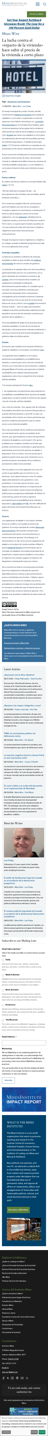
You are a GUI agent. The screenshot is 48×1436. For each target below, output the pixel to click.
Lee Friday (27, 106)
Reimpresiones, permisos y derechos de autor (22, 648)
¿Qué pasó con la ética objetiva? (19, 675)
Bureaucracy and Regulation (19, 102)
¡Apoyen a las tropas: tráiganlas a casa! (22, 706)
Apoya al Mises (36, 14)
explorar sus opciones (23, 115)
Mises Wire (10, 34)
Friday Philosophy (22, 679)
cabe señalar (17, 504)
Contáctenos (7, 1329)
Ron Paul (33, 710)
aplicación (23, 217)
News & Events (12, 990)
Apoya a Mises (8, 1321)
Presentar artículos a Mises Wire (16, 643)
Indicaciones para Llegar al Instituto (16, 1298)
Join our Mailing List (10, 1372)
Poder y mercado (22, 710)
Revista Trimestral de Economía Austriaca (18, 1269)
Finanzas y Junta (8, 1313)
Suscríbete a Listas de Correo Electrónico (18, 1317)
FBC (27, 504)
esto (42, 350)
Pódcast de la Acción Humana (14, 1281)
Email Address (9, 1037)
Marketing (7, 1049)
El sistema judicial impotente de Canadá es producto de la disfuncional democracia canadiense (24, 914)
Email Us (5, 1368)
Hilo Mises (6, 1277)
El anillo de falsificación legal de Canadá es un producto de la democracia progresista (23, 881)
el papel (10, 135)
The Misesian (12, 1020)
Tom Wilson (29, 793)
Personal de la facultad (11, 1332)
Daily (8, 960)
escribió (31, 303)
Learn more (16, 1061)
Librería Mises (7, 1309)
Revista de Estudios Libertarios (14, 1273)
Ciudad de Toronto (14, 548)
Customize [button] (6, 1432)
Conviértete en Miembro (12, 1301)
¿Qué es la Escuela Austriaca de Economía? (19, 1266)
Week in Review (12, 975)
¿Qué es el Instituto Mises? (12, 1294)
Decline (34, 1432)
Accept (42, 1432)
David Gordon (36, 679)
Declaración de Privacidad (12, 1325)
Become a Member (18, 1210)
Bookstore (10, 1005)
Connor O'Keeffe (31, 762)
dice (30, 385)
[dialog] (24, 1426)
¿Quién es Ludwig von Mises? (13, 1262)
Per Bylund (29, 740)
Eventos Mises (7, 1305)
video (4, 145)
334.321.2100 (13, 1359)
